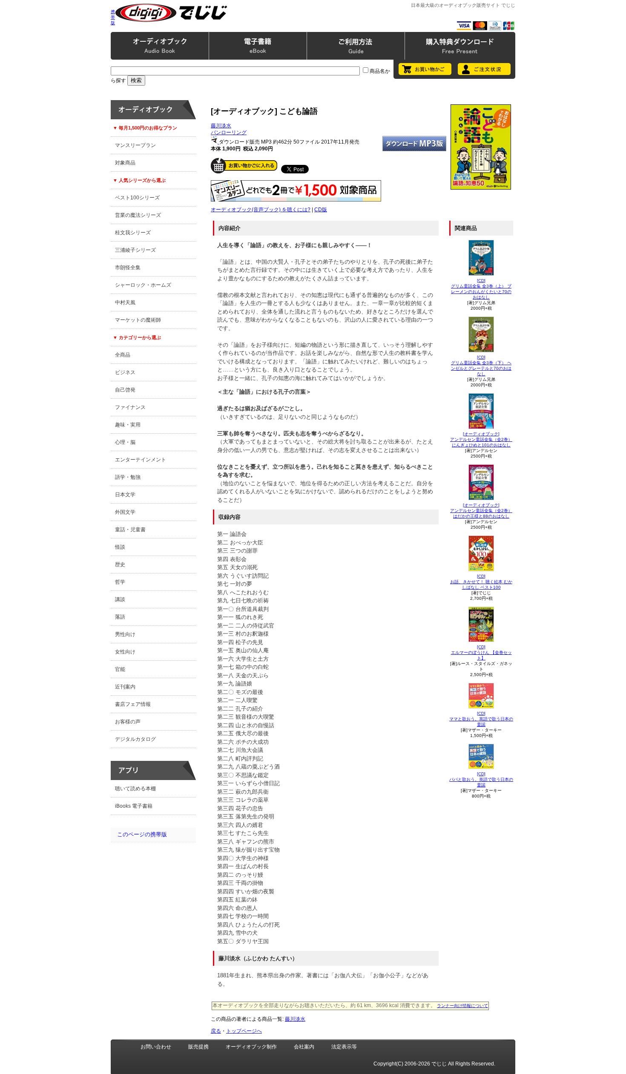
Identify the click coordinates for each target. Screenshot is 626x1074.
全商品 (122, 355)
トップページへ (244, 1031)
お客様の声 (128, 722)
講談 (120, 599)
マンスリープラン (135, 145)
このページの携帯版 (142, 834)
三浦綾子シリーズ (135, 250)
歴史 (120, 564)
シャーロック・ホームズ (143, 285)
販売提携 (198, 1047)
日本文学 (125, 495)
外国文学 (125, 512)
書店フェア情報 (133, 704)
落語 (120, 617)
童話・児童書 (130, 530)
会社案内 (304, 1047)
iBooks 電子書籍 (133, 806)
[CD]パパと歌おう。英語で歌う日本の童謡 (481, 779)
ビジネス (125, 372)
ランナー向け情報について (462, 1005)
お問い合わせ (156, 1047)
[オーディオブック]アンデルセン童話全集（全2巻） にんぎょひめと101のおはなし (481, 439)
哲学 (120, 582)
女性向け (125, 652)
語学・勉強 (128, 477)
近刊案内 (125, 687)
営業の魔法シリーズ (138, 215)
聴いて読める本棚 (135, 789)
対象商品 (125, 163)
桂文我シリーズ (133, 233)
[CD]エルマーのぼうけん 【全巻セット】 (481, 652)
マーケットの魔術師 (138, 320)
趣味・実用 (128, 425)
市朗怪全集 (128, 268)
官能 (120, 669)
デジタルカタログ (135, 739)
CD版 (320, 210)
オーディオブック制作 (251, 1047)
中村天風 (125, 302)
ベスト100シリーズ (137, 198)
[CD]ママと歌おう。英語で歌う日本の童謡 (481, 719)
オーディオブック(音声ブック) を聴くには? (260, 210)
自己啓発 (125, 390)
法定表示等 (344, 1047)
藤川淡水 (221, 126)
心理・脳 (125, 442)
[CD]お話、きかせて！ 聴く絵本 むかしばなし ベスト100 (481, 582)
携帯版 (113, 17)
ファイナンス (130, 407)
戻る (216, 1031)
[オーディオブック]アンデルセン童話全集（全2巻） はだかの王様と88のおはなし (481, 510)
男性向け (125, 634)
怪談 (120, 547)
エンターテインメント (140, 460)
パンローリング (229, 132)
